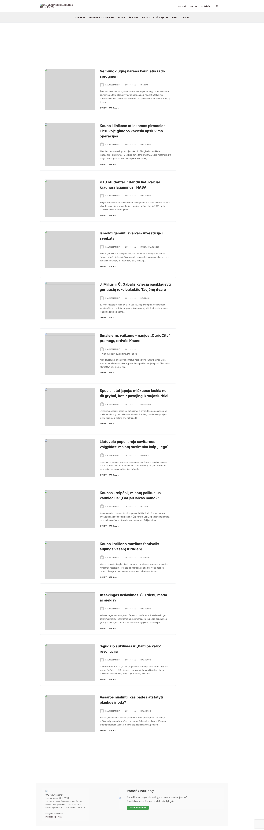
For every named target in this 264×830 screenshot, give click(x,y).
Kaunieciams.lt (112, 85)
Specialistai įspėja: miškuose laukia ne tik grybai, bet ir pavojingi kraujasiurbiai (134, 393)
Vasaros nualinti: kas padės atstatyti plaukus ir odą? (131, 699)
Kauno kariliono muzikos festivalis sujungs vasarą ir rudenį (129, 546)
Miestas (144, 85)
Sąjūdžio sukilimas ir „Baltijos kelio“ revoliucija (130, 648)
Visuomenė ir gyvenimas (114, 354)
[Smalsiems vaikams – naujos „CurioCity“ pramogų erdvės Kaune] (70, 354)
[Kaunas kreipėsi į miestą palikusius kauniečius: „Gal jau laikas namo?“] (70, 509)
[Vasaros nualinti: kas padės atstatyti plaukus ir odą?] (70, 713)
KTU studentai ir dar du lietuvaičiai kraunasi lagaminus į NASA (130, 184)
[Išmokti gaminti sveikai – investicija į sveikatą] (70, 249)
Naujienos (145, 145)
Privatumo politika (54, 817)
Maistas (144, 247)
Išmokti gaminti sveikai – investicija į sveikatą (131, 235)
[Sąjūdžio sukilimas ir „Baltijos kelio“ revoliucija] (70, 662)
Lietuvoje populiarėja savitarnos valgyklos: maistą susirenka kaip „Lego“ (134, 444)
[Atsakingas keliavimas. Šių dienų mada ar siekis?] (70, 611)
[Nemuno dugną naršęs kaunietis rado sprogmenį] (70, 89)
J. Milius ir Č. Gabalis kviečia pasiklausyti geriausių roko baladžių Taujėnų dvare (135, 287)
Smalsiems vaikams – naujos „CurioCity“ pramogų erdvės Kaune (135, 338)
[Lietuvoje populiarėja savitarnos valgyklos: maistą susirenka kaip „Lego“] (70, 458)
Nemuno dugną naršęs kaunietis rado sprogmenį (132, 73)
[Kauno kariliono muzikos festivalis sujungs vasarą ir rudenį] (70, 560)
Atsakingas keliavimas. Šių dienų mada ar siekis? (133, 597)
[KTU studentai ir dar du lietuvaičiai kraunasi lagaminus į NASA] (70, 198)
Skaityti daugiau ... (109, 108)
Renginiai (145, 298)
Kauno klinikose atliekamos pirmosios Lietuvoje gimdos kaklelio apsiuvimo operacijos (133, 131)
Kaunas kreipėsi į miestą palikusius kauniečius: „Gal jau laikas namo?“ (130, 495)
